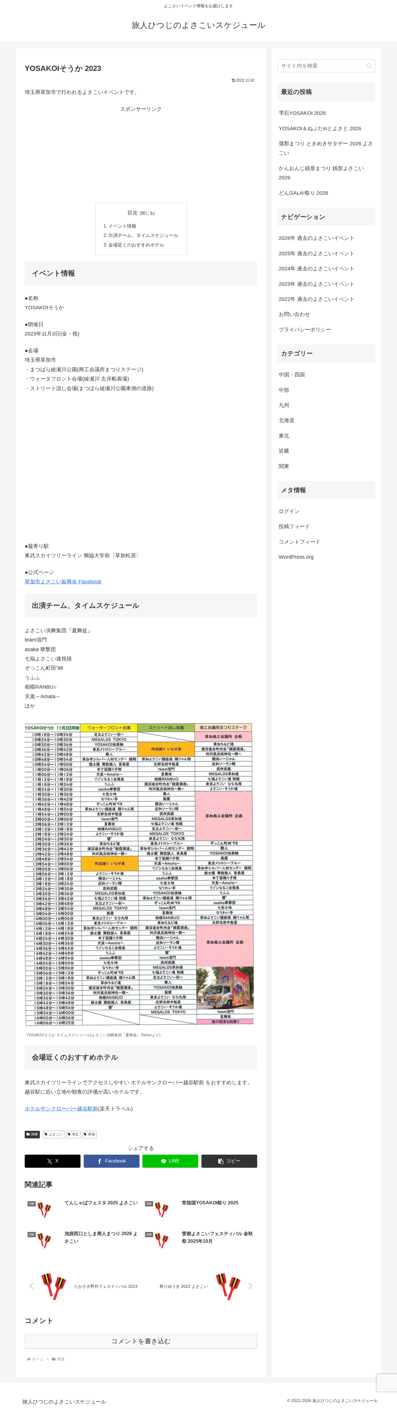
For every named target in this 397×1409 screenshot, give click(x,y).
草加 (91, 1134)
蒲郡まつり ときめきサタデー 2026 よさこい (326, 148)
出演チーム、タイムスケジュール (143, 235)
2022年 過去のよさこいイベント (317, 299)
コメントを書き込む (141, 1341)
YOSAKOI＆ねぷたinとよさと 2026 (320, 128)
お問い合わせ (294, 314)
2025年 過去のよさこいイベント (317, 253)
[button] (229, 1161)
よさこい (56, 1134)
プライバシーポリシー (305, 329)
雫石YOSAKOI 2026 (302, 113)
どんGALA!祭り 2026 (303, 193)
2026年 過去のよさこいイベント (317, 238)
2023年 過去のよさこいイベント (317, 284)
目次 (132, 213)
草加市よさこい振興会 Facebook (63, 582)
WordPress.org (296, 557)
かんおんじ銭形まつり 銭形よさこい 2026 (321, 173)
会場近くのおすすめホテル (136, 244)
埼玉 (75, 1134)
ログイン (289, 511)
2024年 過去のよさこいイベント (317, 269)
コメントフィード (300, 542)
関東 (34, 1134)
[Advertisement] (141, 154)
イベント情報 (122, 225)
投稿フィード (294, 526)
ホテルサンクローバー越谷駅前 (61, 1109)
